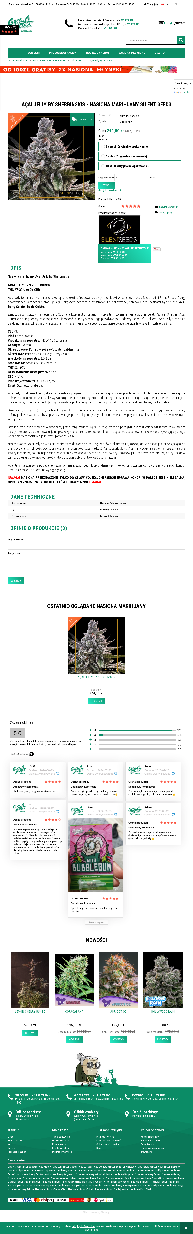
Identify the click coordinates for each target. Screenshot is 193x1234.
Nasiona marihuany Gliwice (117, 1185)
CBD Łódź (116, 1166)
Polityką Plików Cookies (83, 1226)
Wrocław (106, 252)
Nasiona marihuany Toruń (143, 1185)
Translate (186, 92)
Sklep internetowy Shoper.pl (96, 1212)
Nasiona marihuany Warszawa (63, 1170)
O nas (10, 1136)
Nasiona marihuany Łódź (148, 1170)
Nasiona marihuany (150, 1136)
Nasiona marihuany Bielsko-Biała (51, 1189)
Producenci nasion (17, 1151)
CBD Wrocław (31, 1166)
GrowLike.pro (147, 1144)
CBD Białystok (173, 1166)
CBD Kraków (45, 1166)
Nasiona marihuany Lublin (89, 1181)
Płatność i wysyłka (105, 1136)
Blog (98, 1148)
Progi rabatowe (15, 1140)
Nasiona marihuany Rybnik (80, 1189)
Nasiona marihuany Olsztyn (63, 1185)
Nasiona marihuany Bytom (63, 1178)
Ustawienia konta (60, 1140)
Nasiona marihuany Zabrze (21, 1189)
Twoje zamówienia (61, 1136)
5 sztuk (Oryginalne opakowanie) (126, 156)
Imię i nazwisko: (16, 539)
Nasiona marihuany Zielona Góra (148, 1178)
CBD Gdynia (159, 1166)
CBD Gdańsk (71, 1166)
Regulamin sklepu (61, 1148)
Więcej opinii (96, 922)
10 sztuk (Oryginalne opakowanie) (127, 166)
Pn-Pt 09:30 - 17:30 (121, 4)
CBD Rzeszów (129, 1166)
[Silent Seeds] (119, 229)
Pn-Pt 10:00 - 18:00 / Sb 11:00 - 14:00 (79, 4)
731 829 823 (132, 24)
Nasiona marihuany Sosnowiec (33, 1185)
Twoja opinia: (15, 553)
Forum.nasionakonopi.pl (152, 1148)
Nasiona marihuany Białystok (119, 1174)
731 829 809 (110, 28)
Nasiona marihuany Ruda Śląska (137, 1189)
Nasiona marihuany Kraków (121, 1170)
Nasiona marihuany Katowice (90, 1174)
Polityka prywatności (62, 1151)
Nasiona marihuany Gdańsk (30, 1174)
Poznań (105, 258)
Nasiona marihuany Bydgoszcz (59, 1174)
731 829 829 (126, 20)
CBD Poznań (14, 1170)
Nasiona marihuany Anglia (29, 1181)
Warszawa (106, 255)
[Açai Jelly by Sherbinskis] (51, 156)
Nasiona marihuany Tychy (170, 1185)
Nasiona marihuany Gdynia (147, 1174)
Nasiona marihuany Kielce (89, 1185)
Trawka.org (146, 1151)
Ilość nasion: (101, 138)
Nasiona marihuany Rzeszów (145, 1181)
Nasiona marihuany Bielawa (36, 1178)
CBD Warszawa (15, 1166)
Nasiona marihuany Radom (116, 1181)
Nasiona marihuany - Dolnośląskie (59, 1181)
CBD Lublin (58, 1166)
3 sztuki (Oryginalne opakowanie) (127, 146)
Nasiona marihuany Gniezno (91, 1178)
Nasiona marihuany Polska (34, 1170)
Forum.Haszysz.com (150, 1140)
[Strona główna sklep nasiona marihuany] (21, 23)
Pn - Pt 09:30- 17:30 (29, 4)
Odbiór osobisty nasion (107, 1144)
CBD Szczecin (86, 1166)
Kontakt (11, 1144)
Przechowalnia (59, 1144)
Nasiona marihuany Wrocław (92, 1170)
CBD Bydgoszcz (102, 1166)
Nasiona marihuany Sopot (118, 1178)
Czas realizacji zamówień (108, 1140)
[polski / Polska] (162, 4)
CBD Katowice (145, 1166)
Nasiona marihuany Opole (107, 1189)
